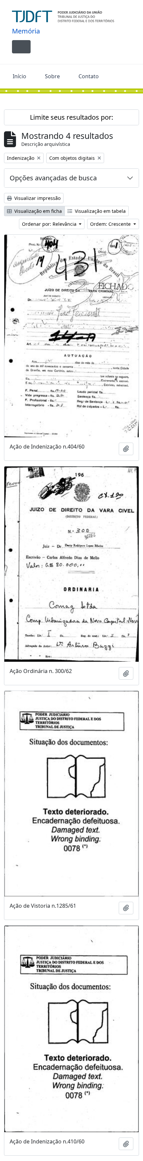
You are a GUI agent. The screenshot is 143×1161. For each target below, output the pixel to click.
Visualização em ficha (37, 211)
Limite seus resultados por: (71, 117)
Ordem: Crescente (111, 224)
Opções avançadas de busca (53, 177)
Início (19, 76)
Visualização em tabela (99, 211)
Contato (88, 76)
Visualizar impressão (37, 198)
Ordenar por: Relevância (50, 224)
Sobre (52, 76)
